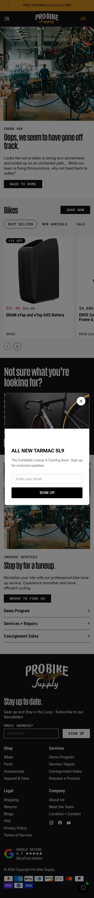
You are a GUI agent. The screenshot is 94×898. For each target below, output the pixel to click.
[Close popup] (81, 401)
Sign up (47, 493)
